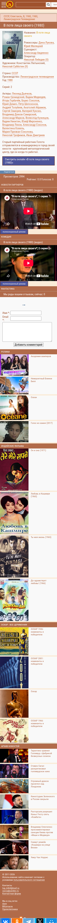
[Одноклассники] (17, 920)
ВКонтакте (7, 906)
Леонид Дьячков (22, 93)
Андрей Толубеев (12, 107)
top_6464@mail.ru (10, 888)
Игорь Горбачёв (11, 100)
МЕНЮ (3, 7)
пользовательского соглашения (29, 879)
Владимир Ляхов (12, 124)
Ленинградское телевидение (37, 76)
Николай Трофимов (13, 135)
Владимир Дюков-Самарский (19, 114)
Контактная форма (11, 893)
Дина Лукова (46, 42)
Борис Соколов (30, 100)
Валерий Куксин (31, 111)
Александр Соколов (34, 124)
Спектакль (16, 16)
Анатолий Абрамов (35, 107)
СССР (6, 16)
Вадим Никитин (11, 121)
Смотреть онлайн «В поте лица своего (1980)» (27, 161)
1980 (28, 16)
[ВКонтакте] (5, 920)
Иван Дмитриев (35, 135)
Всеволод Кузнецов (37, 117)
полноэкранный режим (14, 231)
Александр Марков (13, 117)
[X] (39, 920)
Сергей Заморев (11, 111)
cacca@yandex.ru (10, 890)
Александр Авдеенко (36, 52)
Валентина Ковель (13, 128)
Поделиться (9, 172)
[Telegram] (28, 920)
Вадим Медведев (35, 97)
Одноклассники (10, 909)
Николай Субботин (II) (15, 66)
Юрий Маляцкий (33, 46)
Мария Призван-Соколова (17, 131)
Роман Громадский (13, 97)
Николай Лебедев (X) (36, 59)
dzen (4, 903)
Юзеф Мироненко (32, 121)
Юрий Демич (9, 104)
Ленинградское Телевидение (19, 19)
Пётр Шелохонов (28, 104)
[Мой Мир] (51, 920)
